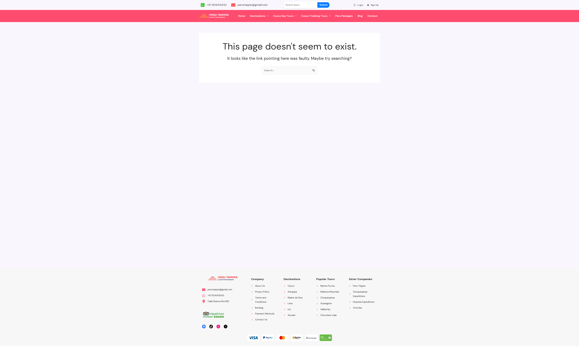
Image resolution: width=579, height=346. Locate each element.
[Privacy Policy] (260, 292)
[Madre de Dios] (293, 298)
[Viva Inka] (355, 308)
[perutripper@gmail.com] (249, 5)
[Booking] (257, 308)
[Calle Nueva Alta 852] (215, 301)
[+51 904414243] (214, 5)
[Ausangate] (324, 303)
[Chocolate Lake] (326, 315)
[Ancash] (289, 315)
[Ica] (287, 309)
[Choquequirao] (325, 298)
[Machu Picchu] (325, 286)
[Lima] (288, 303)
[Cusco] (289, 286)
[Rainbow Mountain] (327, 292)
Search (323, 5)
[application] (266, 16)
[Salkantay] (323, 309)
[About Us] (258, 286)
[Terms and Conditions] (264, 300)
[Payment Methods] (262, 314)
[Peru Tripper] (357, 286)
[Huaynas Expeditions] (361, 302)
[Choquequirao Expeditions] (362, 294)
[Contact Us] (259, 319)
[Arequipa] (290, 292)
